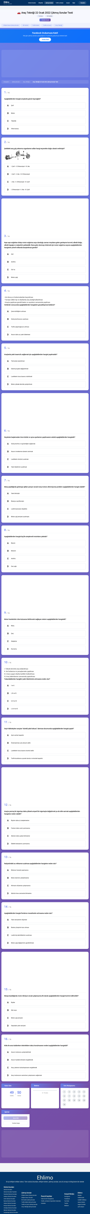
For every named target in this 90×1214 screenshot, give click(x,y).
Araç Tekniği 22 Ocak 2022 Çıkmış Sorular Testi (45, 82)
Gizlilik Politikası (82, 1200)
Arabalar (43, 1203)
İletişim (80, 1195)
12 (69, 1100)
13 (74, 1100)
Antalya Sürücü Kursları (10, 1208)
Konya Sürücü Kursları (10, 1205)
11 (64, 1100)
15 (84, 1100)
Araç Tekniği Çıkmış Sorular (28, 1206)
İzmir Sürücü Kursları (9, 1198)
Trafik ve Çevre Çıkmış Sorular (29, 1204)
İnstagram (67, 1196)
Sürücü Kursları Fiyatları (10, 1192)
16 (64, 1104)
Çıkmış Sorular (16, 82)
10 (84, 1096)
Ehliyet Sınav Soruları (27, 1197)
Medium (66, 1205)
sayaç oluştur (81, 1202)
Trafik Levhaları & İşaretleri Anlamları (51, 1201)
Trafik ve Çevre (47, 25)
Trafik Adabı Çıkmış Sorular (28, 1202)
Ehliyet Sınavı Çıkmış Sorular (11, 25)
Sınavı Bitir (16, 1118)
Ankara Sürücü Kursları (10, 1196)
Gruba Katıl (45, 39)
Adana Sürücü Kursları (10, 1203)
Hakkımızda (81, 1197)
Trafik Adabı (36, 25)
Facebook (67, 1198)
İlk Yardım (25, 25)
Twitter (66, 1203)
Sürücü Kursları (8, 1189)
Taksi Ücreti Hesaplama (47, 1198)
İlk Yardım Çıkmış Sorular (28, 1200)
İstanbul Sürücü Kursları (10, 1194)
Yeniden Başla (45, 20)
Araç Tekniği (58, 25)
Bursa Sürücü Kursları (10, 1201)
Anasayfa (6, 82)
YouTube (66, 1201)
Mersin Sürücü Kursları (10, 1210)
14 (79, 1100)
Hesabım (83, 3)
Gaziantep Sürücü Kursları (11, 1212)
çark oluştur (81, 1206)
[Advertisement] (45, 63)
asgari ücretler (82, 1204)
